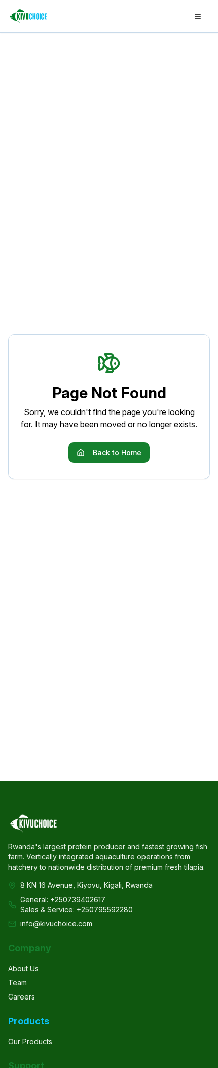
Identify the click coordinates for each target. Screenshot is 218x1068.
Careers (21, 996)
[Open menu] (198, 16)
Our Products (30, 1041)
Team (17, 982)
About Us (23, 968)
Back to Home (117, 452)
